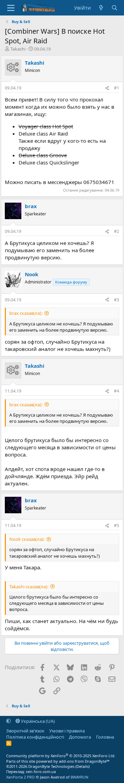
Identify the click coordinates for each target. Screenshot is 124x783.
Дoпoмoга (80, 737)
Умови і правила (67, 731)
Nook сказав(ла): (26, 539)
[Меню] (11, 8)
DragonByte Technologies (51, 766)
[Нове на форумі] (101, 7)
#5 (116, 525)
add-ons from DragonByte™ (84, 761)
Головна (105, 737)
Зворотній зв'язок (25, 731)
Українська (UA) (37, 721)
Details (82, 766)
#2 (116, 231)
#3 (116, 300)
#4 (116, 391)
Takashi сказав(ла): (28, 586)
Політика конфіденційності (35, 737)
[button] (8, 721)
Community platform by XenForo (60, 755)
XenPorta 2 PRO (20, 777)
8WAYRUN (79, 777)
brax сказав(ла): (25, 313)
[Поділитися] (107, 88)
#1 (116, 88)
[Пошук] (114, 7)
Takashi (17, 49)
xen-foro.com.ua (41, 771)
